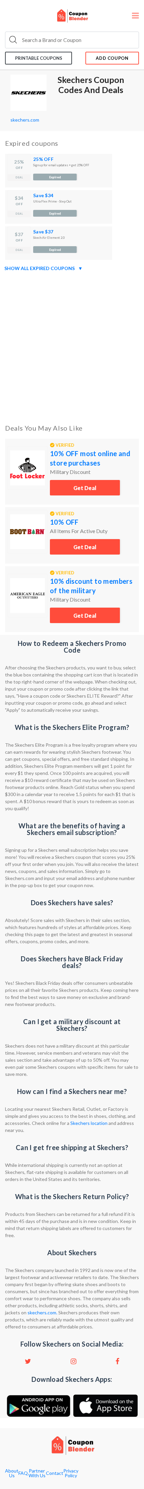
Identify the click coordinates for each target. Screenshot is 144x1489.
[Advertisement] (72, 346)
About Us (11, 1473)
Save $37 (43, 231)
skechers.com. (42, 1312)
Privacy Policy (70, 1473)
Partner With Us (37, 1473)
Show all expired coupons (43, 268)
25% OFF (43, 159)
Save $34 (43, 195)
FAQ (23, 1473)
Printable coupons (38, 58)
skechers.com (24, 120)
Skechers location (88, 1123)
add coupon (112, 58)
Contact (54, 1473)
